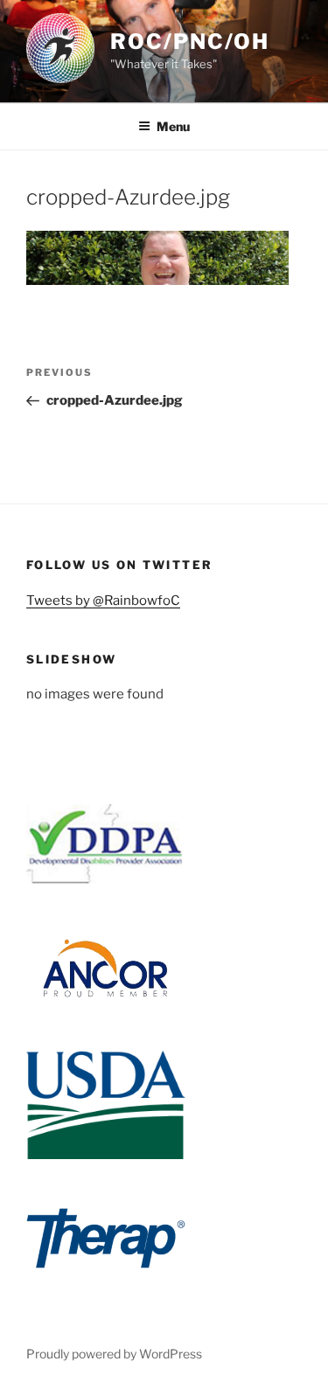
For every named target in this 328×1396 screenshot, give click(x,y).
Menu (173, 126)
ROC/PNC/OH (189, 41)
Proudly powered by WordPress (114, 1353)
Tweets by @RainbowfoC (103, 600)
